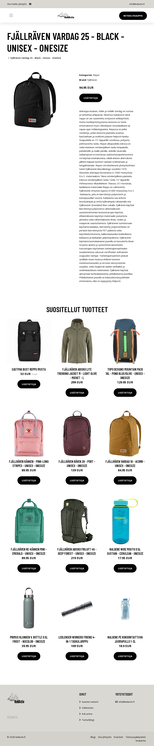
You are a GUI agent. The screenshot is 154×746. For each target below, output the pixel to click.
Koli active (87, 713)
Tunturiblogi (88, 719)
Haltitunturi (87, 707)
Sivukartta (141, 740)
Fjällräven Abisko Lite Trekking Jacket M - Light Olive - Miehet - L (77, 373)
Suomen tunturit (90, 701)
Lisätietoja (91, 97)
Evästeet (118, 736)
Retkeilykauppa (133, 15)
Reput (96, 74)
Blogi (92, 736)
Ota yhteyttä (104, 736)
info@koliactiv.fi (137, 4)
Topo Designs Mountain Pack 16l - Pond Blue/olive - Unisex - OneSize (125, 373)
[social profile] (30, 4)
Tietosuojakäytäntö (136, 736)
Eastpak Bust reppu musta (29, 369)
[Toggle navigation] (11, 15)
